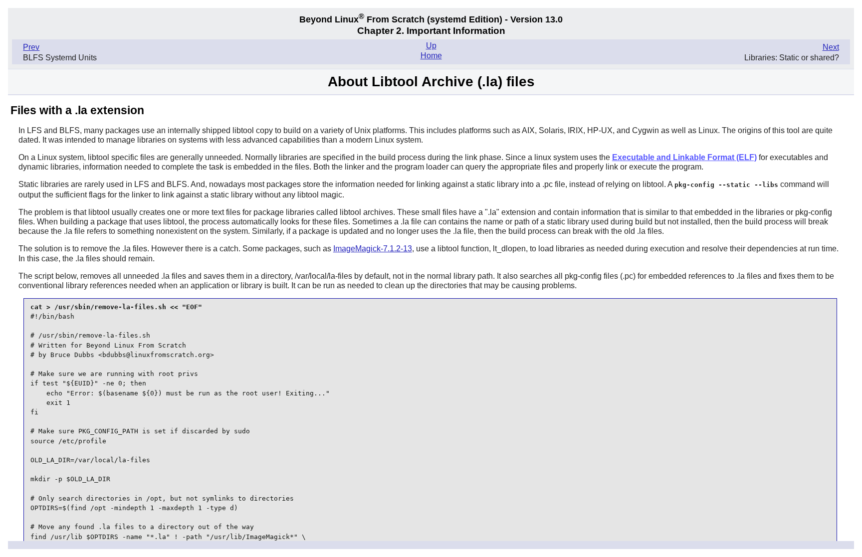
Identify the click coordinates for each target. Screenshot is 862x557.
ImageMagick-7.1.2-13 (372, 248)
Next (831, 47)
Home (431, 55)
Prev (31, 47)
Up (431, 45)
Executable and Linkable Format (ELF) (684, 157)
